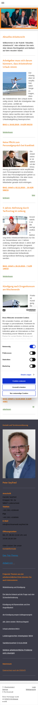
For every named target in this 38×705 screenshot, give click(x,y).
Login (34, 687)
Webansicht (31, 689)
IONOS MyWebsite (11, 699)
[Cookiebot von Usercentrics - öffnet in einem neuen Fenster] (27, 310)
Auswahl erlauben (19, 387)
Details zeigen (26, 374)
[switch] (33, 353)
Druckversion (9, 687)
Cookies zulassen (19, 381)
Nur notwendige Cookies (19, 393)
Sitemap (5, 689)
